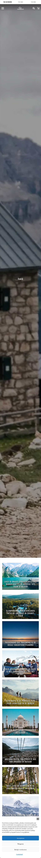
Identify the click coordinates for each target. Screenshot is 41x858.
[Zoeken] (33, 8)
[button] (38, 819)
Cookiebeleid (19, 854)
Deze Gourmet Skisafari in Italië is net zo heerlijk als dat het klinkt (20, 672)
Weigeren (20, 844)
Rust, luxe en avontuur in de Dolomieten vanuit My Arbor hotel (20, 788)
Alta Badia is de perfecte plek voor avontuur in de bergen (20, 702)
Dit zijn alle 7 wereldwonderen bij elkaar (20, 731)
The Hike (20, 2)
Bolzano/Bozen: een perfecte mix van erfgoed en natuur (20, 760)
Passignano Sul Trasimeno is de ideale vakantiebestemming (20, 643)
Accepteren (20, 838)
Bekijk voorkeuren (20, 849)
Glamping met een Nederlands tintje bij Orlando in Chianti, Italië (20, 613)
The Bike (33, 2)
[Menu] (2, 8)
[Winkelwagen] (38, 8)
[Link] (20, 8)
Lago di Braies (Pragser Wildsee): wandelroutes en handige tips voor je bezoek (20, 584)
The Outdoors (7, 2)
